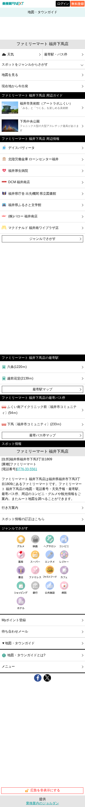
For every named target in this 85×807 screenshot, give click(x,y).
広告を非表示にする (45, 790)
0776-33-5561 (27, 469)
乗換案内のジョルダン (42, 803)
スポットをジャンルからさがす (25, 64)
